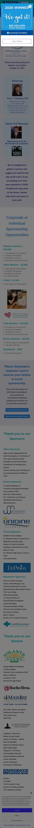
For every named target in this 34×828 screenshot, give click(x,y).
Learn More (17, 41)
